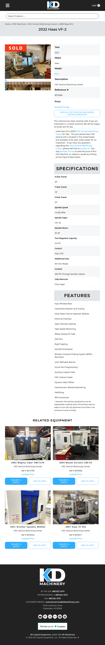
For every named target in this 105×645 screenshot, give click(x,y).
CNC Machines (19, 24)
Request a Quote (16, 481)
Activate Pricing (62, 107)
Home (7, 24)
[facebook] (65, 617)
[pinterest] (50, 617)
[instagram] (55, 617)
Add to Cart (39, 481)
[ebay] (60, 617)
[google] (45, 617)
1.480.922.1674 (61, 595)
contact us (85, 148)
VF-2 (57, 74)
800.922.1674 (58, 591)
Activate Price (28, 474)
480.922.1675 (55, 598)
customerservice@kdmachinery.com (62, 602)
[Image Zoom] (6, 80)
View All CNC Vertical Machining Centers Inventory (77, 113)
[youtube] (40, 617)
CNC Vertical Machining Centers (42, 24)
